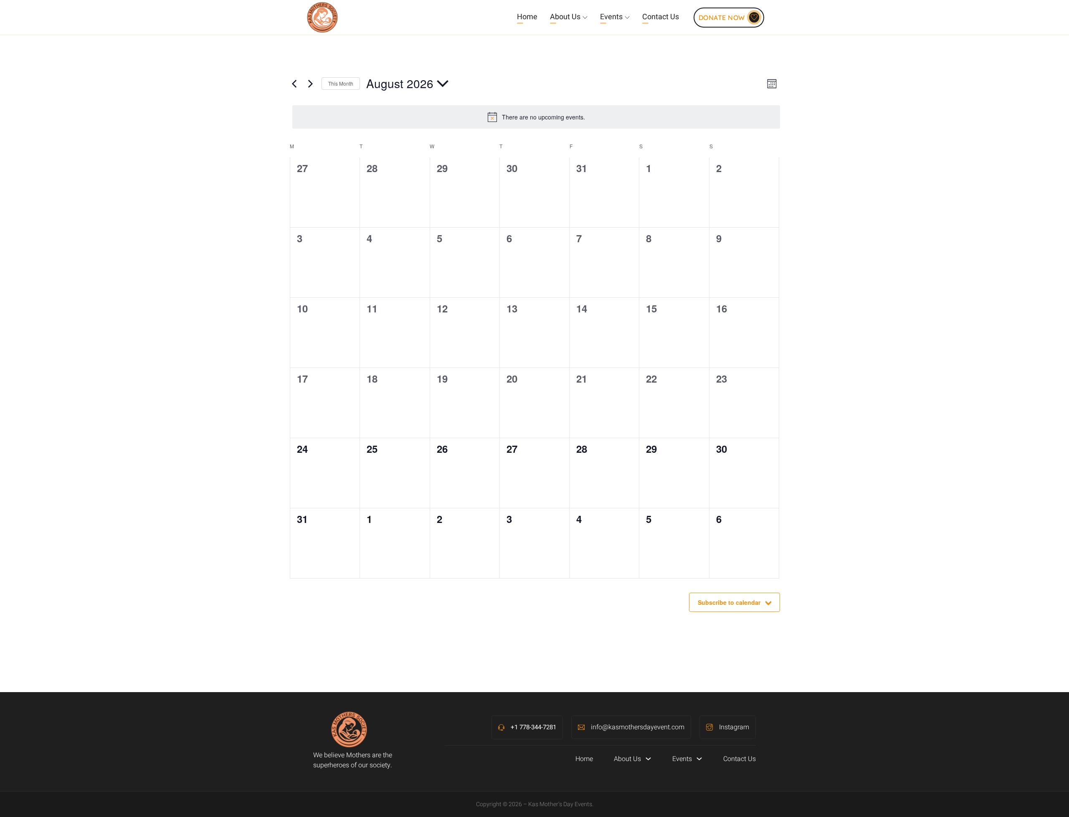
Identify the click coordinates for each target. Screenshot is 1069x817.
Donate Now (722, 17)
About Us (565, 17)
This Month (340, 83)
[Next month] (310, 84)
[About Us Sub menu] (585, 17)
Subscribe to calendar (729, 602)
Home (527, 17)
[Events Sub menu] (627, 17)
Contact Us (660, 17)
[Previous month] (294, 84)
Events (611, 17)
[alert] (536, 117)
